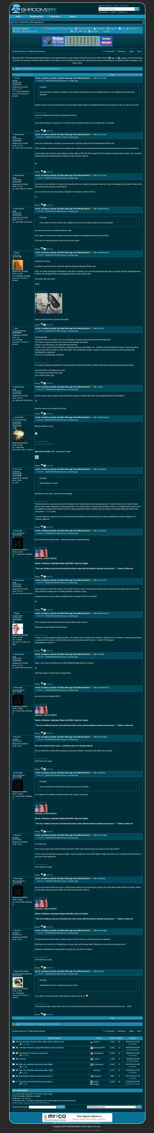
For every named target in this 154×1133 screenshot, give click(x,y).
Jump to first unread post (24, 75)
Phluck (101, 654)
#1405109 (40, 533)
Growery (106, 31)
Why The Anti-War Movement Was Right (36, 1070)
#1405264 (40, 933)
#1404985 (40, 255)
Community (55, 16)
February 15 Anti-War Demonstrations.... (36, 1082)
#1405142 (40, 657)
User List (133, 29)
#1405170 (40, 775)
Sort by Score (34, 1103)
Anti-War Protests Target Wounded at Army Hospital (41, 1048)
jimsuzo (97, 1070)
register (124, 58)
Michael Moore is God (49, 480)
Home (18, 16)
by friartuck (133, 1055)
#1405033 (40, 331)
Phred (100, 328)
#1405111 (40, 583)
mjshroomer (103, 209)
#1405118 (40, 616)
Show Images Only (20, 1103)
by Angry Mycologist (132, 1084)
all (28, 1044)
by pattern (132, 1066)
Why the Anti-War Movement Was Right (36, 1064)
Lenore (97, 1059)
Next (139, 51)
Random (94, 31)
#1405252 (40, 881)
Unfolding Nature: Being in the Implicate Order (40, 69)
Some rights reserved (91, 1127)
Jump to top (19, 1018)
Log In (113, 12)
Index (131, 51)
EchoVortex (98, 1064)
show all (138, 75)
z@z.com (102, 78)
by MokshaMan (132, 1061)
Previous (121, 51)
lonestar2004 (99, 1048)
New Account (103, 12)
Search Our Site (105, 5)
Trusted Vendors (85, 29)
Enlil (22, 1098)
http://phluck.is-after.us (45, 643)
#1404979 (40, 178)
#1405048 (40, 420)
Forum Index (51, 29)
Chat (75, 31)
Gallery (73, 16)
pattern (97, 1042)
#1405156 (40, 739)
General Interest (19, 51)
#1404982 (40, 211)
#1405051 (40, 472)
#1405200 (40, 838)
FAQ (123, 29)
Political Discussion (36, 51)
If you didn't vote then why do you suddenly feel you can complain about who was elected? (76, 220)
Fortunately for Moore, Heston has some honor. (59, 982)
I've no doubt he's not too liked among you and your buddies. (64, 784)
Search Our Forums (121, 5)
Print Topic (44, 1103)
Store (84, 31)
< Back (118, 75)
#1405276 (40, 974)
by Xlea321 (133, 1044)
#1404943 (40, 81)
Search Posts (67, 29)
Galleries (113, 29)
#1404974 (40, 137)
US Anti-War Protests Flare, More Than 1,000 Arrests (41, 1042)
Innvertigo (102, 737)
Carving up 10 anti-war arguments (33, 1053)
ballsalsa (28, 1098)
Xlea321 (101, 773)
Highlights (100, 29)
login (113, 58)
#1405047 (40, 389)
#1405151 (40, 690)
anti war (22, 1059)
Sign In (18, 31)
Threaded (110, 51)
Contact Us (122, 12)
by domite (132, 1078)
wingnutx (97, 1076)
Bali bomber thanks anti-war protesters (36, 1076)
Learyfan (101, 469)
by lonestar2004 (133, 1050)
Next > (131, 75)
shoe (100, 387)
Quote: (44, 87)
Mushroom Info (36, 16)
